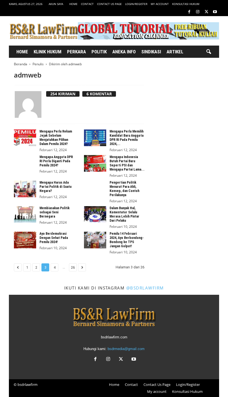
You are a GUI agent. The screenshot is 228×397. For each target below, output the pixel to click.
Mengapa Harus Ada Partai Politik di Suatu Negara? (55, 187)
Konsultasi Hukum (185, 4)
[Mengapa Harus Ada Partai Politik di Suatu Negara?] (25, 189)
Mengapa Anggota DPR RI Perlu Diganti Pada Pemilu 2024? (56, 161)
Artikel (175, 51)
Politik (99, 51)
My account (160, 4)
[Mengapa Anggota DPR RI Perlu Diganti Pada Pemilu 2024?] (25, 163)
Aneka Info (124, 51)
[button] (208, 52)
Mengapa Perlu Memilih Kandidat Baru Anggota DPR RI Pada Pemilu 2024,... (126, 137)
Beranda (20, 64)
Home (73, 4)
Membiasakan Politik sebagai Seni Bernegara (54, 212)
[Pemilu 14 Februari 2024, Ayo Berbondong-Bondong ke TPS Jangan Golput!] (95, 240)
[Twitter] (206, 12)
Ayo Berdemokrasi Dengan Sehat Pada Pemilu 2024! (53, 238)
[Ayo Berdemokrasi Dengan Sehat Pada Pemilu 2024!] (25, 240)
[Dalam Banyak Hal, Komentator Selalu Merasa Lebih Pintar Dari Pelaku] (95, 214)
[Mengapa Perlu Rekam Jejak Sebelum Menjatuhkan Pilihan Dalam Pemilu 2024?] (25, 137)
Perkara (76, 51)
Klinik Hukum (47, 51)
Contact (87, 4)
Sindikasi (151, 51)
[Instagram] (197, 12)
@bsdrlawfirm (145, 288)
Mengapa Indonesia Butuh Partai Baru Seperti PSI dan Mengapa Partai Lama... (127, 163)
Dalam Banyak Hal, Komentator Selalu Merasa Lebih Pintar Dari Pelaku (124, 214)
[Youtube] (215, 12)
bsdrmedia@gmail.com (126, 349)
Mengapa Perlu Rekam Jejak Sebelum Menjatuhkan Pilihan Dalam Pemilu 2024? (55, 137)
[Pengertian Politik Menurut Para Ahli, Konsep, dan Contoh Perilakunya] (95, 189)
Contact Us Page (109, 4)
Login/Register (136, 4)
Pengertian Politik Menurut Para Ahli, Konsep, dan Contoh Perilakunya (124, 189)
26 (73, 267)
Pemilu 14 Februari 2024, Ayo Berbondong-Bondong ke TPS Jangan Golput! (127, 240)
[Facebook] (189, 12)
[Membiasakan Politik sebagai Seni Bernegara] (25, 214)
